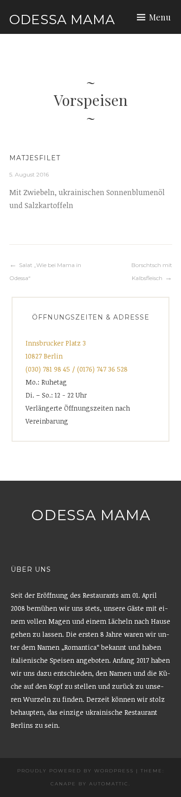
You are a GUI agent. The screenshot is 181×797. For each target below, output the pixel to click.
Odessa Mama (62, 19)
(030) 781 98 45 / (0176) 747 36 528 (77, 369)
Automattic (109, 784)
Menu (160, 17)
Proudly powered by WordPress (75, 771)
